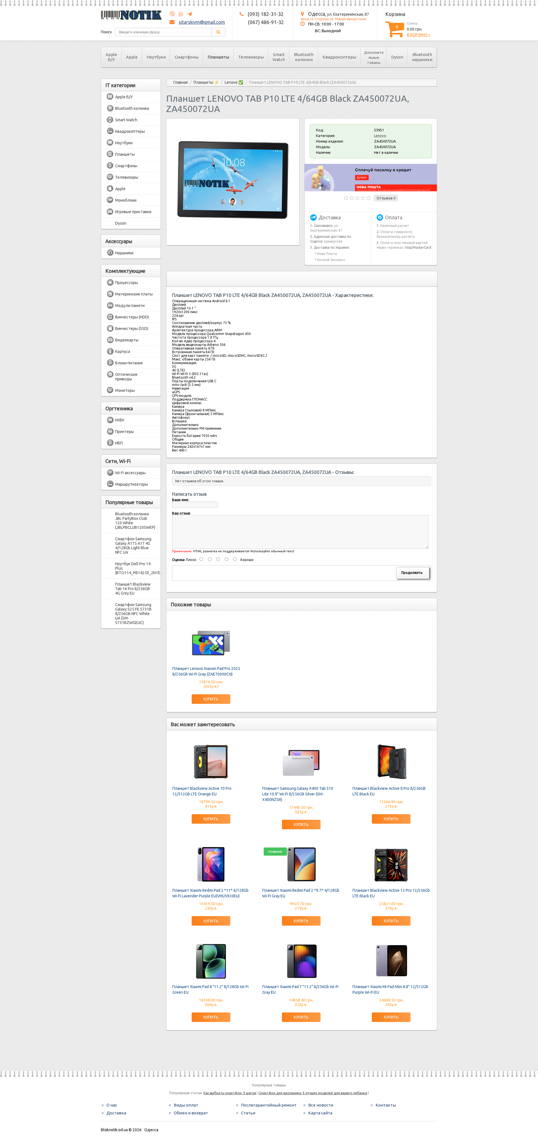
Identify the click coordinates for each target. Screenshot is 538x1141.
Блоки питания (129, 363)
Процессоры (126, 282)
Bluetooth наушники (422, 57)
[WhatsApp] (179, 14)
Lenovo (380, 136)
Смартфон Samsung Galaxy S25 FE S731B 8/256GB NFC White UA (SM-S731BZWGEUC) (133, 613)
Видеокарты (126, 340)
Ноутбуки (156, 57)
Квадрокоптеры (339, 57)
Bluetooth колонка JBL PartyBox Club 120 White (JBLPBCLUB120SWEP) (135, 521)
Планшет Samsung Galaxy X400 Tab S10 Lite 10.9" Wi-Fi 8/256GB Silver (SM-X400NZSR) (297, 794)
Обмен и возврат (191, 1112)
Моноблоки (125, 200)
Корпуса (122, 351)
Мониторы (125, 390)
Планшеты (218, 57)
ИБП (119, 443)
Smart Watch (279, 57)
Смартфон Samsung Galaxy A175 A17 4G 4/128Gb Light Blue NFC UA (133, 546)
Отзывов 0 (386, 198)
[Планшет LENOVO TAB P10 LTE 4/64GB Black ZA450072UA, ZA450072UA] (233, 235)
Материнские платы (134, 294)
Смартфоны (187, 57)
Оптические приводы (126, 376)
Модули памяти (130, 305)
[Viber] (172, 14)
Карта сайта (320, 1112)
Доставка (116, 1112)
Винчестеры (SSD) (131, 328)
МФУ (119, 420)
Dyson (397, 57)
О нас (111, 1105)
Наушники (124, 253)
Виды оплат (186, 1105)
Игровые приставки (133, 211)
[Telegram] (188, 14)
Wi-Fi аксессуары (130, 473)
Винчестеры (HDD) (132, 317)
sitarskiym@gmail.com (202, 22)
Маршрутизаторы (131, 484)
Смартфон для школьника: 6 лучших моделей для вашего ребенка (312, 1093)
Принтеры (124, 431)
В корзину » (418, 34)
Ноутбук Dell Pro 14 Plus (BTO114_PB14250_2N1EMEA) (135, 568)
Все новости (320, 1105)
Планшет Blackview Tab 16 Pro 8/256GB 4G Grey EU (132, 588)
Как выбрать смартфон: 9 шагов (229, 1093)
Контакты (385, 1105)
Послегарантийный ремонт (268, 1105)
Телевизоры (251, 57)
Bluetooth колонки (304, 57)
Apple (132, 57)
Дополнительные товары (374, 57)
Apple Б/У (111, 57)
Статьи (248, 1112)
